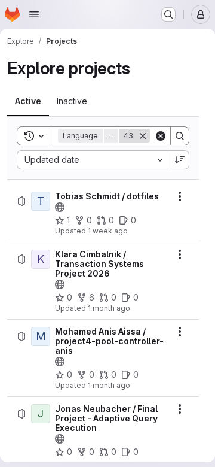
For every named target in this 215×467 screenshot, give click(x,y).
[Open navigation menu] (34, 14)
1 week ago (108, 230)
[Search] (179, 135)
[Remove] (143, 136)
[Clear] (160, 136)
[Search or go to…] (168, 14)
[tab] (28, 101)
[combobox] (93, 159)
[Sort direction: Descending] (179, 159)
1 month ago (109, 308)
